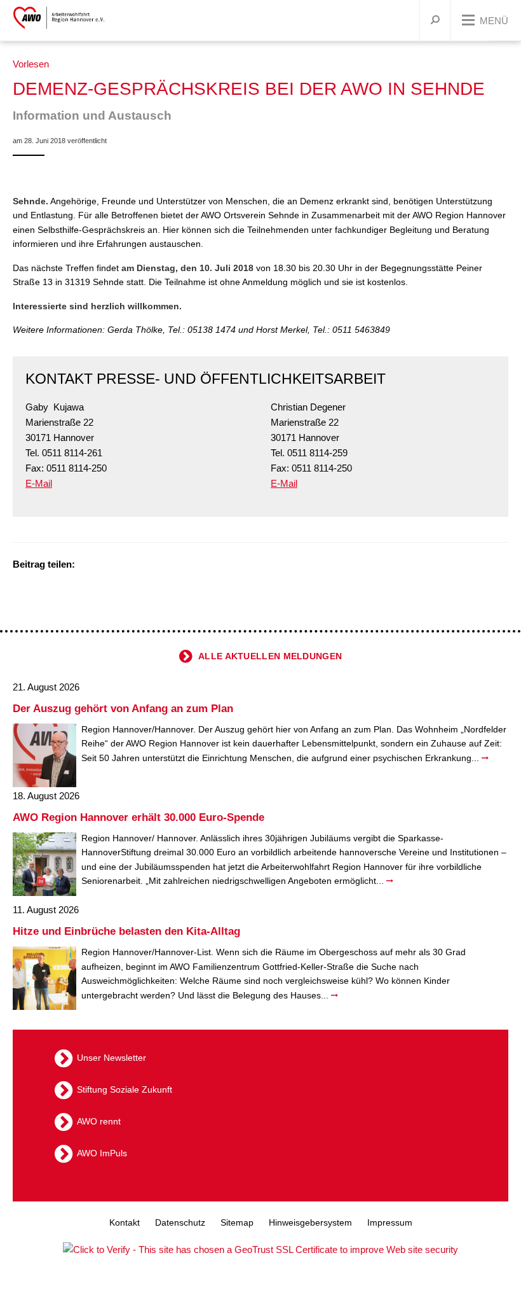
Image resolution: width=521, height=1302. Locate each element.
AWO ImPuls (102, 1153)
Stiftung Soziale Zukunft (124, 1089)
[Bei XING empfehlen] (137, 565)
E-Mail (38, 483)
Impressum (389, 1222)
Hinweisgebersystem (310, 1222)
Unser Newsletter (111, 1058)
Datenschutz (180, 1222)
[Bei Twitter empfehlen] (89, 565)
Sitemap (237, 1222)
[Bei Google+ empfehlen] (121, 565)
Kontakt (124, 1222)
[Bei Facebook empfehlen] (105, 565)
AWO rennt (99, 1121)
